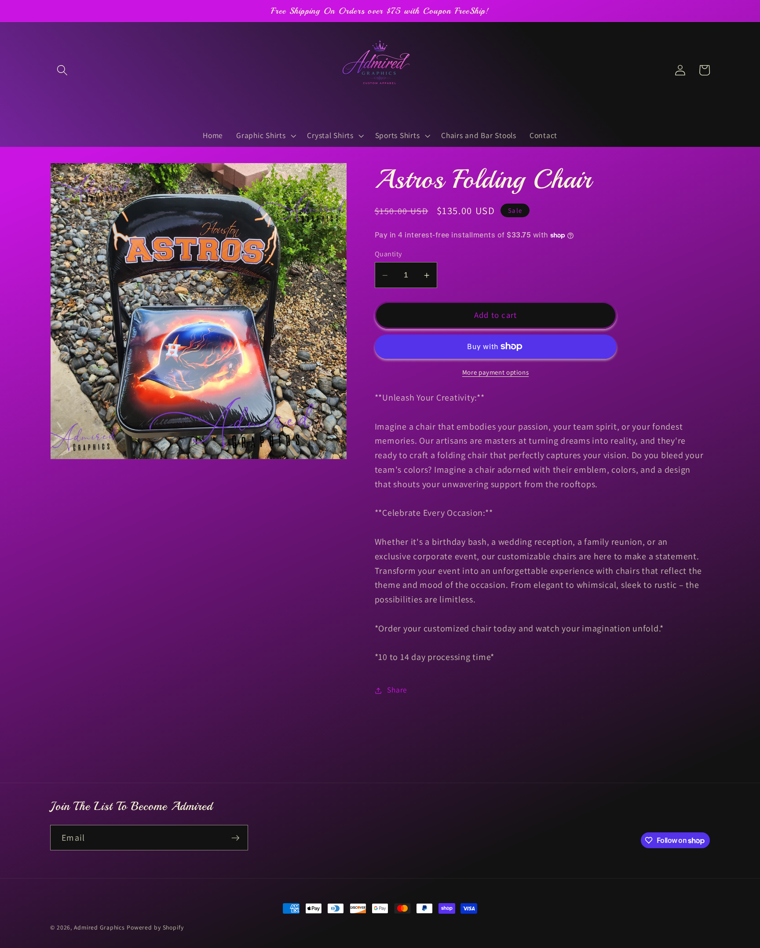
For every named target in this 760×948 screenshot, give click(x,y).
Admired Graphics (99, 927)
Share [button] (397, 690)
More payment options (495, 372)
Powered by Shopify (155, 927)
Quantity (388, 254)
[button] (62, 70)
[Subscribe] (235, 837)
